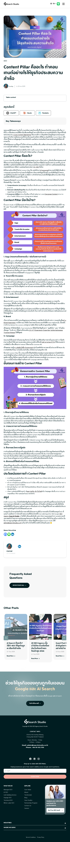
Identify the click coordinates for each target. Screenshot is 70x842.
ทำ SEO (36, 167)
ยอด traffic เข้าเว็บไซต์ (34, 491)
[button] (64, 638)
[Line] (9, 534)
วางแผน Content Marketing (21, 135)
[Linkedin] (12, 534)
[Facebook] (5, 534)
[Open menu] (63, 4)
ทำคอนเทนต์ (44, 170)
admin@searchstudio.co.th (13, 523)
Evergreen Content (51, 194)
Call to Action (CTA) (48, 342)
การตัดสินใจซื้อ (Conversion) (24, 347)
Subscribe (35, 776)
